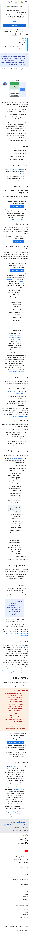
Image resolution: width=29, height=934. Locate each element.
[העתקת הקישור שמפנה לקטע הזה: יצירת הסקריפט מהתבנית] (7, 388)
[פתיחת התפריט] (25, 2)
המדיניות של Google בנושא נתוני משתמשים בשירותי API (15, 337)
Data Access (20, 281)
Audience (8, 279)
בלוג (27, 891)
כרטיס (25, 647)
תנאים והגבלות (24, 870)
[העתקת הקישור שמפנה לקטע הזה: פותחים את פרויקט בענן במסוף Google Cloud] (15, 193)
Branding (13, 279)
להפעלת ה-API (19, 241)
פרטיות (21, 926)
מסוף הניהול (25, 877)
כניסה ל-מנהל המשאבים (16, 742)
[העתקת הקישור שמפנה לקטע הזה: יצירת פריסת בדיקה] (12, 421)
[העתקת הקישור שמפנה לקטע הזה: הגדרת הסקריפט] (11, 377)
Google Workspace (15, 169)
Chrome (26, 912)
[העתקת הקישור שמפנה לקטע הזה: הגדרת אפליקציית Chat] (6, 451)
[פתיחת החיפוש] (9, 2)
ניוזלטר (26, 894)
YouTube (25, 899)
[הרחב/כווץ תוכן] (21, 39)
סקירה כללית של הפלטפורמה (21, 859)
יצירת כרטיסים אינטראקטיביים (16, 766)
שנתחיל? (14, 26)
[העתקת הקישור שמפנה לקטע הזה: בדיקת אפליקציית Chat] (6, 566)
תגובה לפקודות (20, 783)
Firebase (25, 914)
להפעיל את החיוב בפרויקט (17, 219)
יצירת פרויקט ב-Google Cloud (16, 180)
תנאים (26, 926)
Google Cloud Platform (22, 917)
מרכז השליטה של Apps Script (20, 879)
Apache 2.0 (25, 824)
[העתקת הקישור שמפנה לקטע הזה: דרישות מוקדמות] (11, 165)
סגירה (14, 21)
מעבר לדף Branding (17, 270)
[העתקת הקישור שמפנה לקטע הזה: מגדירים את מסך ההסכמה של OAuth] (21, 249)
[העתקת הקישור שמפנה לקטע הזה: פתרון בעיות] (15, 641)
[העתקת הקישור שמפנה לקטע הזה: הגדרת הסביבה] (12, 186)
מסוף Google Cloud (23, 882)
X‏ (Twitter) (25, 896)
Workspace (18, 2)
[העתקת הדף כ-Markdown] (15, 34)
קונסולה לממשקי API (16, 459)
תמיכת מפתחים (24, 867)
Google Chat (21, 173)
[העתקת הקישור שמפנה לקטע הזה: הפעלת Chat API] (14, 224)
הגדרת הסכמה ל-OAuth (15, 371)
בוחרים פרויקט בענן (17, 206)
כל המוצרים (25, 920)
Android (26, 909)
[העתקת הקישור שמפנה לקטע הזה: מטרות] (20, 146)
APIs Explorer (24, 884)
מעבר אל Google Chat (16, 582)
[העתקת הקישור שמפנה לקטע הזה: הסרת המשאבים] (11, 678)
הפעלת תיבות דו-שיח (19, 790)
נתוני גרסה (25, 864)
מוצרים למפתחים (23, 862)
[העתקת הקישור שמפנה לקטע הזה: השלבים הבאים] (12, 763)
